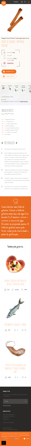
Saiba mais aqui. (24, 101)
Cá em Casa (8, 38)
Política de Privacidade (8, 422)
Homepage (3, 38)
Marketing (27, 438)
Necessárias (5, 438)
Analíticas (17, 438)
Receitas (13, 38)
